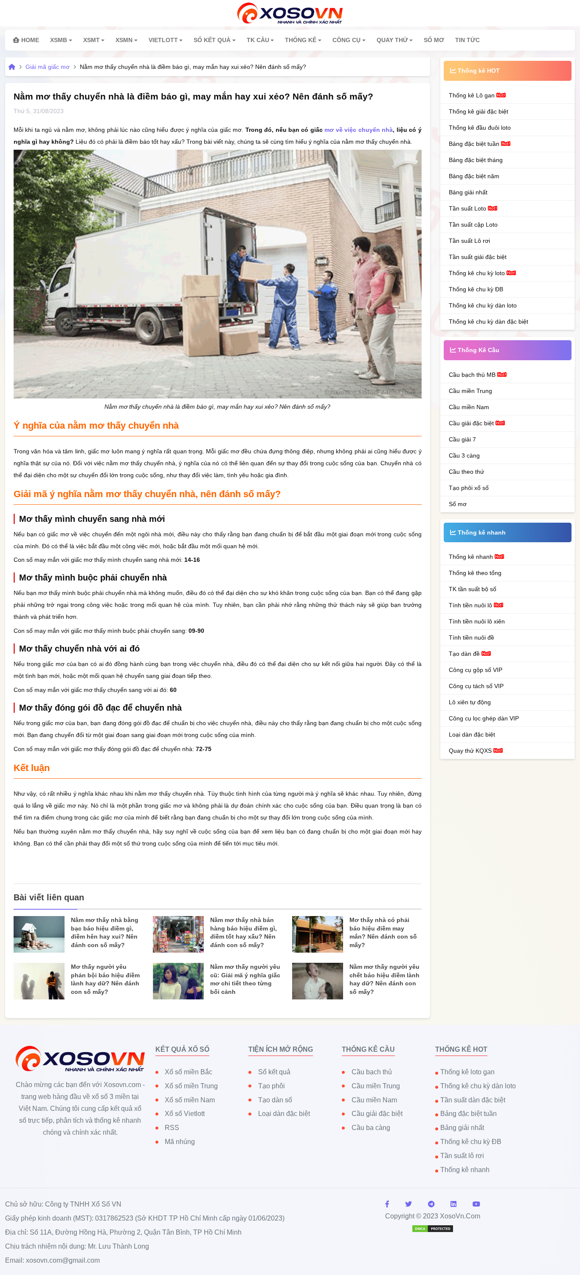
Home (29, 40)
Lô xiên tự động (470, 702)
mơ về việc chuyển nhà (358, 129)
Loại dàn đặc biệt (472, 734)
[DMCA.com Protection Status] (432, 1228)
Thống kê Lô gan (472, 95)
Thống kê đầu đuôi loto (480, 127)
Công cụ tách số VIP (476, 686)
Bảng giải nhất (468, 192)
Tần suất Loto (468, 208)
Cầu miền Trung (470, 390)
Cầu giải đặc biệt (472, 423)
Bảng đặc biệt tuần (475, 143)
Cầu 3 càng (464, 455)
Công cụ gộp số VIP (475, 669)
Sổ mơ (458, 504)
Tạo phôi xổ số (469, 487)
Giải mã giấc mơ (47, 66)
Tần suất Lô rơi (469, 240)
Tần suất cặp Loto (473, 224)
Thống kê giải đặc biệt (478, 111)
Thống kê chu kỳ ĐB (476, 289)
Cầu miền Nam (469, 407)
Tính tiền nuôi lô (471, 605)
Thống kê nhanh (472, 556)
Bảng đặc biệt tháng (476, 160)
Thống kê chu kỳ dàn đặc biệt (488, 321)
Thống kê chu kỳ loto (478, 273)
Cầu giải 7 (462, 439)
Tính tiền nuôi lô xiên (477, 621)
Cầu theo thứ (466, 471)
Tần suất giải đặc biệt (478, 256)
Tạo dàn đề (465, 653)
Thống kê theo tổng (475, 572)
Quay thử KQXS (471, 750)
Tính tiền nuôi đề (471, 637)
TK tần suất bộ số (472, 589)
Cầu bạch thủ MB (473, 374)
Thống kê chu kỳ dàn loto (483, 305)
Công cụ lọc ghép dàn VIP (484, 718)
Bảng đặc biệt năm (474, 176)
